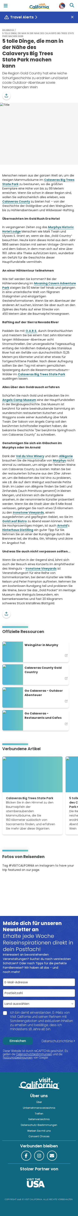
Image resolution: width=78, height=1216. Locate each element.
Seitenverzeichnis (39, 1119)
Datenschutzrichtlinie (57, 1041)
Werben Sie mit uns (39, 1131)
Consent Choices (39, 1136)
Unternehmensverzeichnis (39, 1108)
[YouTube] (19, 883)
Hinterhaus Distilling (17, 530)
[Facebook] (26, 1156)
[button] (6, 96)
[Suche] (72, 6)
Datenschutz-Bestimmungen (39, 1125)
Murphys (59, 460)
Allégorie (66, 456)
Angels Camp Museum (19, 400)
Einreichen (18, 1041)
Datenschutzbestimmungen (34, 1054)
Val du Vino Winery (30, 456)
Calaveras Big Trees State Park (41, 374)
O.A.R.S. (31, 331)
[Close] (74, 17)
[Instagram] (8, 883)
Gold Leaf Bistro (14, 521)
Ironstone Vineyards (28, 512)
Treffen (39, 1113)
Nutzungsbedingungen (18, 1057)
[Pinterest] (13, 883)
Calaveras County (16, 201)
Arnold (62, 525)
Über (39, 1102)
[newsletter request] (52, 1156)
